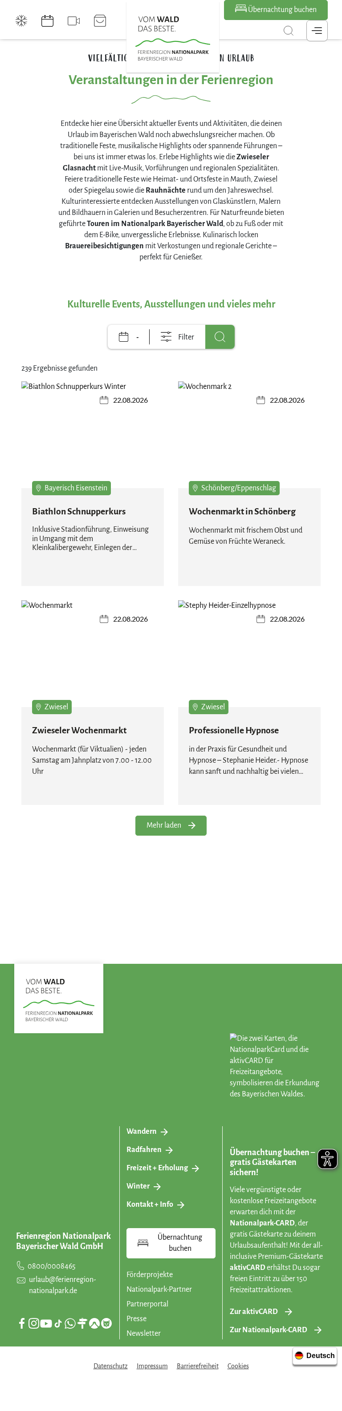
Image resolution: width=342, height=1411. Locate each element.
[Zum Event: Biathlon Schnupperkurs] (92, 434)
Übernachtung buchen (282, 10)
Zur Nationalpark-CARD (268, 1330)
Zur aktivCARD (254, 1312)
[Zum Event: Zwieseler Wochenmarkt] (92, 653)
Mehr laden (164, 825)
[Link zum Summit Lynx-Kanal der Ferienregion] (106, 1323)
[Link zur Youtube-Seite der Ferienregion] (46, 1323)
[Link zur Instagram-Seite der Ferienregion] (33, 1323)
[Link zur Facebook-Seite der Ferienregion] (22, 1323)
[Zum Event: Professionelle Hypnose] (249, 653)
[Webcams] (74, 21)
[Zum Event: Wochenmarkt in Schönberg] (249, 434)
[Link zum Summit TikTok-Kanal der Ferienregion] (58, 1324)
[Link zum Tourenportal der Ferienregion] (82, 1323)
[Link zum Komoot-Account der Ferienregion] (94, 1323)
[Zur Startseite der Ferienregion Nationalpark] (172, 38)
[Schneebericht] (21, 21)
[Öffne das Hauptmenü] (317, 30)
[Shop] (100, 21)
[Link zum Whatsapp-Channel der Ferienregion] (70, 1323)
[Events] (47, 21)
